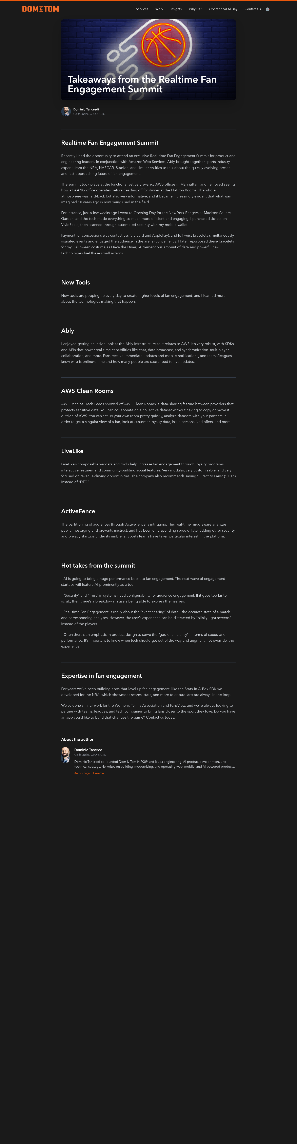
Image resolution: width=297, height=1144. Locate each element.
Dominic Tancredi (86, 109)
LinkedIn (98, 773)
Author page (82, 773)
